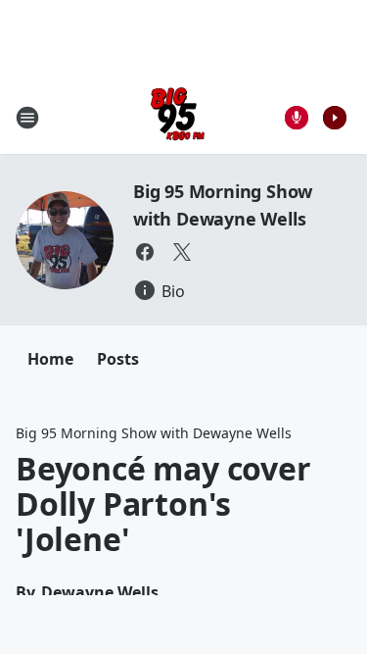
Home (50, 359)
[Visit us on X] (182, 252)
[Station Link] (177, 117)
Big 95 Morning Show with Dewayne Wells (154, 433)
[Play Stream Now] (334, 117)
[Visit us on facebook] (145, 252)
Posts (118, 359)
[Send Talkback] (296, 117)
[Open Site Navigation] (27, 117)
